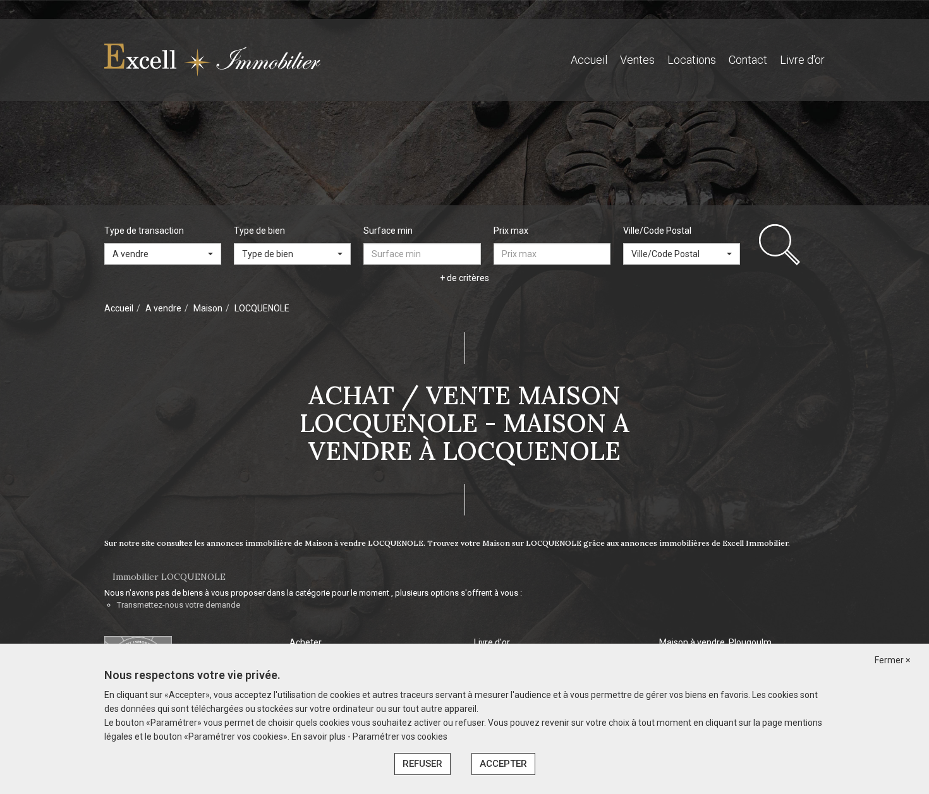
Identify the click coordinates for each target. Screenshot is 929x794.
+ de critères (464, 278)
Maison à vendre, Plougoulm (715, 642)
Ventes (637, 59)
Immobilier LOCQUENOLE (169, 576)
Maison (207, 308)
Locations (691, 59)
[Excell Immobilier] (212, 59)
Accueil (589, 59)
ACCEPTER (503, 763)
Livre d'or (802, 59)
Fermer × (892, 660)
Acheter (305, 642)
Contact (748, 59)
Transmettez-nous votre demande (178, 605)
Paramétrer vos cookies (400, 736)
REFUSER (422, 763)
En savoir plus (319, 736)
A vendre (163, 308)
